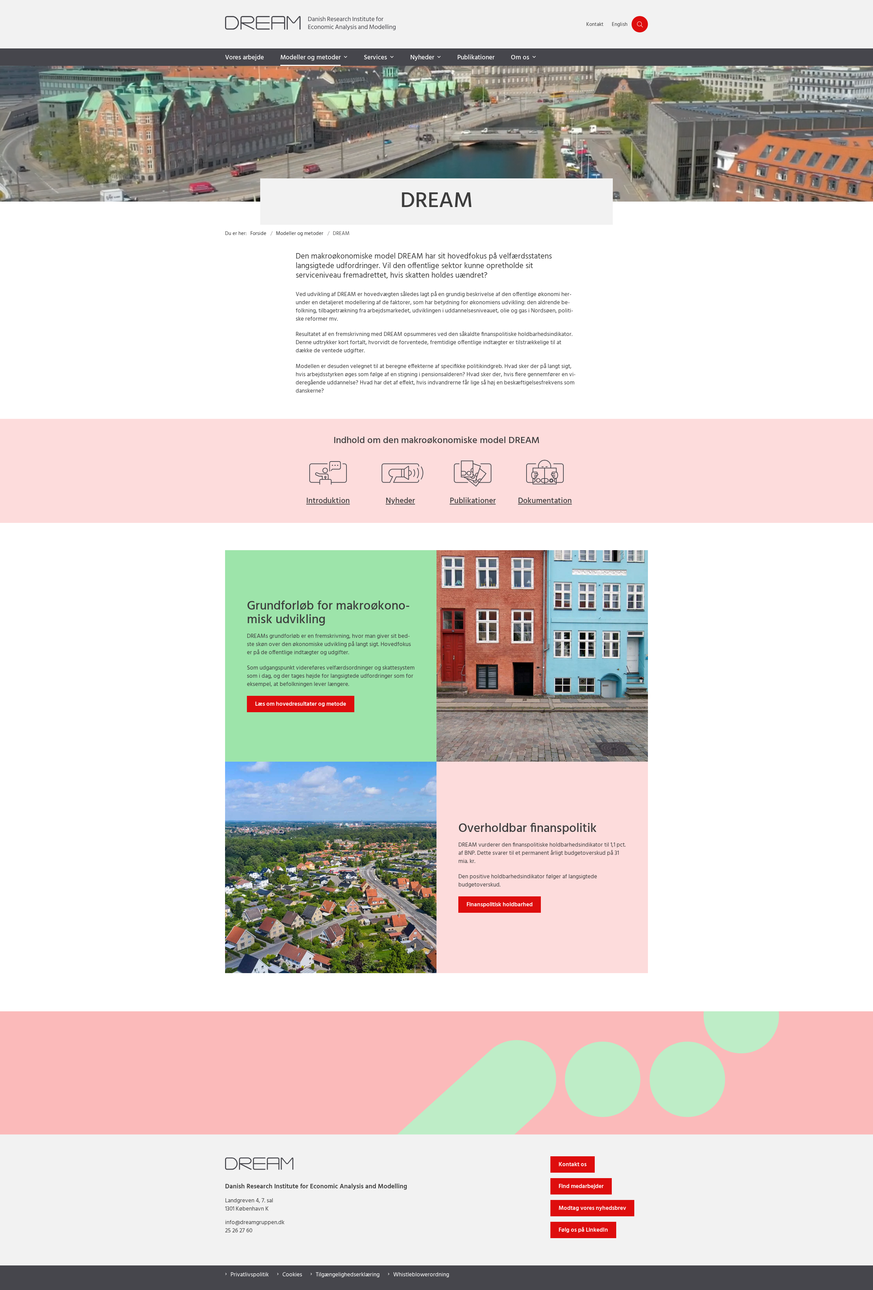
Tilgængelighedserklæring (348, 1275)
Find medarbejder (581, 1186)
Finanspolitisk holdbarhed (500, 904)
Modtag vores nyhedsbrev (592, 1208)
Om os (520, 58)
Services (375, 58)
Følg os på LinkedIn (583, 1230)
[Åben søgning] (640, 24)
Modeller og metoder (310, 58)
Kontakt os (573, 1164)
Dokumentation (545, 501)
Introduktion (328, 501)
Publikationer (475, 58)
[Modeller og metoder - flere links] (344, 57)
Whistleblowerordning (421, 1275)
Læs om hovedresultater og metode (300, 704)
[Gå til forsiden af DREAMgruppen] (403, 24)
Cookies (292, 1275)
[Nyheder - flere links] (438, 57)
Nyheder (422, 58)
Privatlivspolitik (250, 1275)
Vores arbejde (244, 58)
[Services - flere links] (391, 57)
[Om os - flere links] (533, 57)
